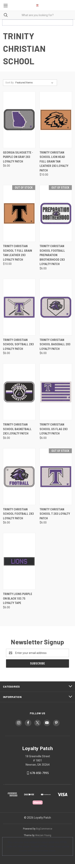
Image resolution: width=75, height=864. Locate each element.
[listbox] (35, 83)
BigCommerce (44, 828)
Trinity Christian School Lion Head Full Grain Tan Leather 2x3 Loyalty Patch (54, 161)
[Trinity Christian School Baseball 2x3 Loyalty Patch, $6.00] (55, 307)
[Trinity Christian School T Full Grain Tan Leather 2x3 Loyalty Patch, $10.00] (19, 213)
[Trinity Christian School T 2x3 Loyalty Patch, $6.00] (55, 476)
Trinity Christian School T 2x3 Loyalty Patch (55, 514)
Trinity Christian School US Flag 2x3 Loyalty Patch (54, 429)
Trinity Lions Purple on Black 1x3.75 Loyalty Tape (17, 598)
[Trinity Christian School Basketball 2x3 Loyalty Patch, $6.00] (19, 391)
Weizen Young (43, 835)
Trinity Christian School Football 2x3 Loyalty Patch (18, 514)
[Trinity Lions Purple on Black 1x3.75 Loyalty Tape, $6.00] (19, 561)
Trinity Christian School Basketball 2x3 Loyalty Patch (17, 429)
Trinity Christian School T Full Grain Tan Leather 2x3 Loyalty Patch (17, 252)
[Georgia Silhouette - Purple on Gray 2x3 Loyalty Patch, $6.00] (19, 119)
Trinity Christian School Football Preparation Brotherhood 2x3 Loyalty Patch (52, 255)
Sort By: (9, 82)
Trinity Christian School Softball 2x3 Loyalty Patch (18, 344)
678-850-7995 (39, 773)
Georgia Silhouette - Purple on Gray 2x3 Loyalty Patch (18, 157)
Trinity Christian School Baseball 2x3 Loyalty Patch (55, 344)
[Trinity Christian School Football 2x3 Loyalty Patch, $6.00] (19, 476)
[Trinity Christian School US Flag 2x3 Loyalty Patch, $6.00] (55, 391)
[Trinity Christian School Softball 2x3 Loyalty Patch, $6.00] (19, 307)
